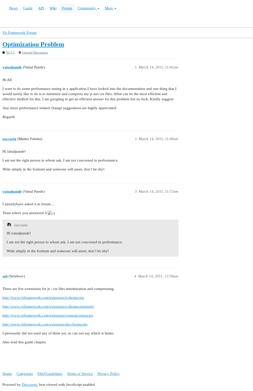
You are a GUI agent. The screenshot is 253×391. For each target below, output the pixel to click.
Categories (25, 374)
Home (7, 374)
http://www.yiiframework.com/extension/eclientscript (43, 298)
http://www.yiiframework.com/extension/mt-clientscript (44, 324)
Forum (67, 8)
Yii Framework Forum (19, 33)
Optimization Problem (33, 44)
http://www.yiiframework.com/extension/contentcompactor (47, 315)
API (41, 8)
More (109, 8)
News (13, 8)
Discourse (29, 385)
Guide (28, 8)
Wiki (53, 8)
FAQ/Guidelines (50, 374)
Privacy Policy (109, 374)
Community (87, 8)
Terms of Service (80, 374)
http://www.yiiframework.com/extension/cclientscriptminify (48, 307)
